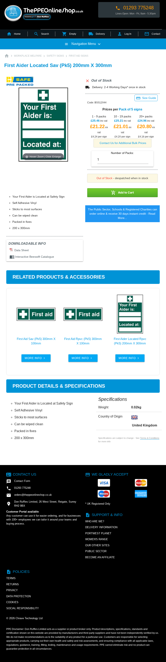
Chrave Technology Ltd (29, 618)
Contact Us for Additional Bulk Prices (123, 143)
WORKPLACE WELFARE (28, 55)
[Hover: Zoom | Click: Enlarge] (43, 124)
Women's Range (96, 539)
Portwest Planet (98, 533)
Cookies (12, 602)
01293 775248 (134, 8)
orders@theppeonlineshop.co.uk (29, 495)
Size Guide (146, 98)
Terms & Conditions (149, 438)
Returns (12, 584)
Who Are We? (94, 521)
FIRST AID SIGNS (78, 55)
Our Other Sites (97, 545)
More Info (35, 358)
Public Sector (95, 551)
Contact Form (18, 481)
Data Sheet (21, 250)
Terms (11, 578)
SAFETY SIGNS (55, 55)
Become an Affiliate (100, 557)
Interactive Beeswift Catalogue (32, 256)
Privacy (12, 590)
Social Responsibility (22, 608)
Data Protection (18, 596)
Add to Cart (122, 192)
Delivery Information (101, 527)
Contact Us (21, 474)
